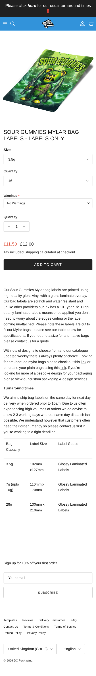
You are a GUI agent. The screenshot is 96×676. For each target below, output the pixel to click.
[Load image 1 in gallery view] (48, 79)
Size (7, 150)
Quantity (10, 171)
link (83, 362)
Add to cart (48, 265)
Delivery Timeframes (52, 620)
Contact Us (11, 626)
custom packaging (43, 379)
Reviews (27, 620)
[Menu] (5, 24)
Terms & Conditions (36, 626)
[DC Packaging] (48, 24)
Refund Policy (13, 633)
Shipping (32, 252)
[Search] (15, 24)
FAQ (74, 620)
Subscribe (48, 592)
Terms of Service (65, 626)
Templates (10, 620)
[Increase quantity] (25, 227)
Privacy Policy (36, 633)
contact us (23, 341)
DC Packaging (23, 660)
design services (75, 379)
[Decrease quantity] (8, 227)
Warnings (10, 195)
